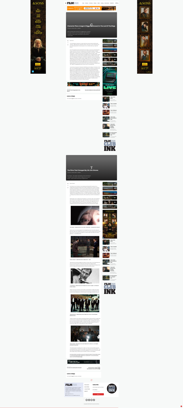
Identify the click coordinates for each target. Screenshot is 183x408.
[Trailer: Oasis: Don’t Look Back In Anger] (106, 119)
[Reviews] (110, 59)
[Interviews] (110, 55)
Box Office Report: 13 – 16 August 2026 (113, 133)
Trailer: (113, 103)
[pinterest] (68, 45)
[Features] (110, 46)
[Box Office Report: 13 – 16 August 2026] (106, 134)
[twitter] (68, 43)
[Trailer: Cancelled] (106, 105)
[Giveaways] (110, 50)
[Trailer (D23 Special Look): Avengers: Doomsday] (106, 126)
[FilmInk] (73, 3)
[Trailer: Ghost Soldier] (106, 99)
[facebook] (68, 41)
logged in (72, 98)
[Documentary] (110, 41)
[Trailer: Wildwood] (106, 112)
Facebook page (79, 356)
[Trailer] (110, 64)
